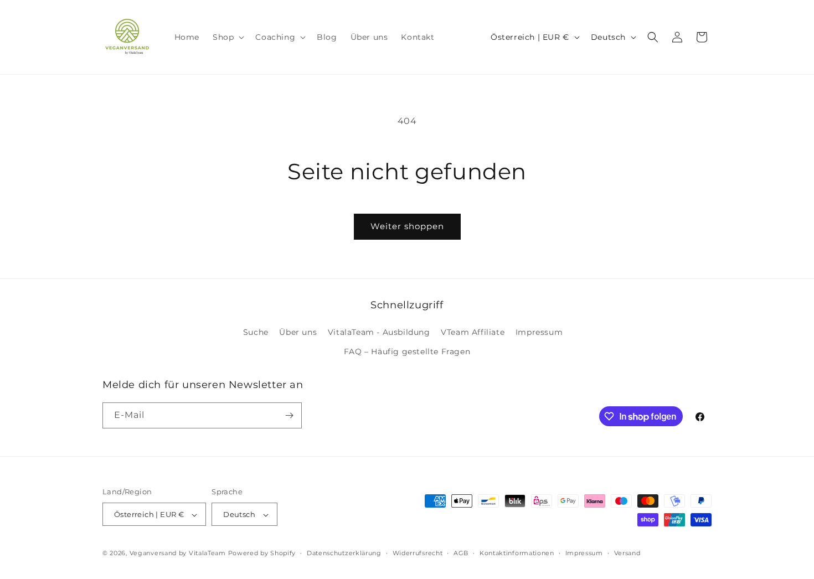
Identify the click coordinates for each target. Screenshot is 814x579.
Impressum (539, 332)
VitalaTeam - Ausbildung (379, 332)
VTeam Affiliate (472, 332)
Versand (627, 553)
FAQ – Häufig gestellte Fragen (407, 352)
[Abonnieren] (289, 415)
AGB (461, 553)
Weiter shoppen (407, 226)
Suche (256, 332)
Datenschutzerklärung (344, 553)
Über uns (298, 332)
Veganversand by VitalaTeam (178, 553)
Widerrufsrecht (418, 553)
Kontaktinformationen (517, 553)
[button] (227, 37)
